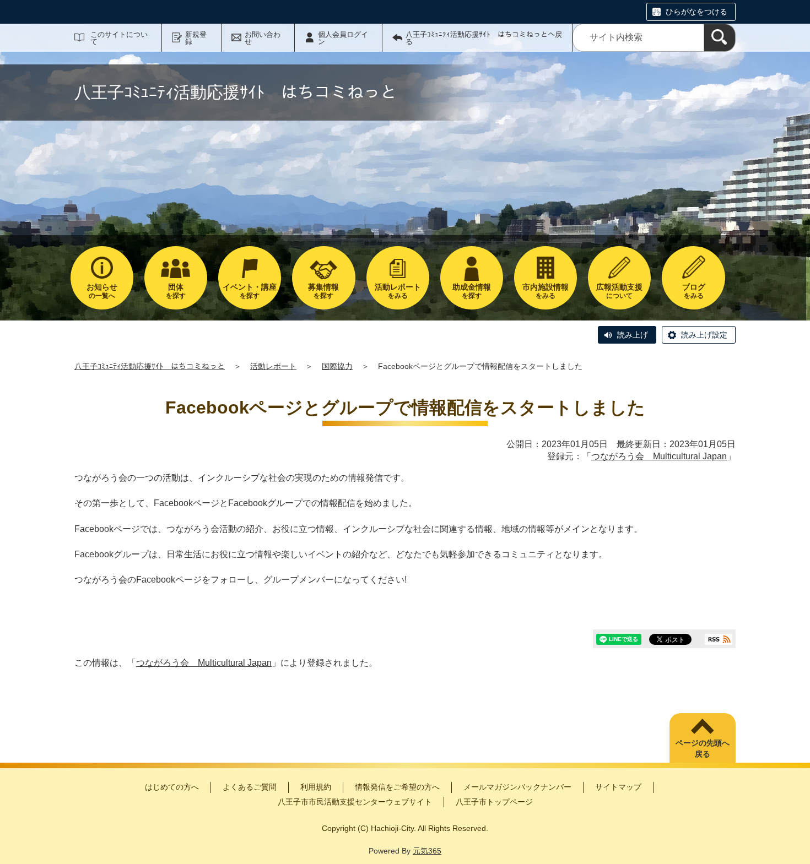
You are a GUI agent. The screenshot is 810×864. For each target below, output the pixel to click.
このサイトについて (119, 38)
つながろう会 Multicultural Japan (659, 456)
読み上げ (632, 334)
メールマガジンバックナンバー (517, 787)
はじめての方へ (172, 787)
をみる (398, 291)
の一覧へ (102, 291)
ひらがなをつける (696, 11)
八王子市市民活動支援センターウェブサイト (355, 801)
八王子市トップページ (494, 801)
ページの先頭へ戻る (703, 748)
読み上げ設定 (704, 334)
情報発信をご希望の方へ (397, 787)
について (619, 291)
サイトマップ (618, 787)
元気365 (427, 850)
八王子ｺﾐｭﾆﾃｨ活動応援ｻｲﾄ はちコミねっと (149, 366)
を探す (176, 291)
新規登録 (196, 38)
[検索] (720, 38)
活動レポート (273, 366)
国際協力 (337, 366)
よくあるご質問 (250, 787)
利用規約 (315, 787)
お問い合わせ (262, 38)
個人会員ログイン (343, 38)
